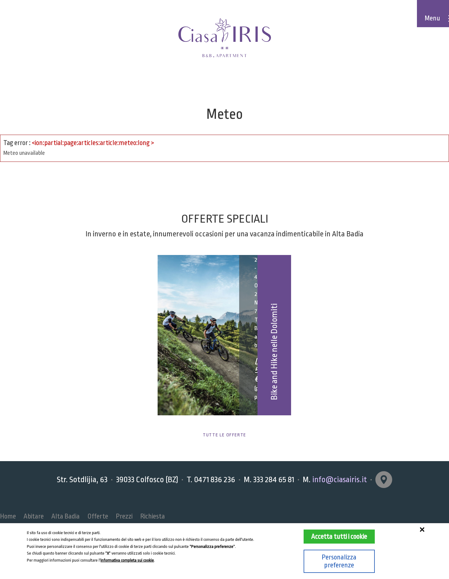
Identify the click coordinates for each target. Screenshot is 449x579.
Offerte (97, 516)
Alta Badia (65, 516)
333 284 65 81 (273, 479)
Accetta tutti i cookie (339, 537)
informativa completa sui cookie (127, 560)
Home (8, 516)
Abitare (34, 516)
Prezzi (124, 516)
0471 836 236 (214, 479)
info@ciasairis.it (339, 479)
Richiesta (152, 516)
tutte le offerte (224, 435)
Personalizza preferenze (339, 561)
